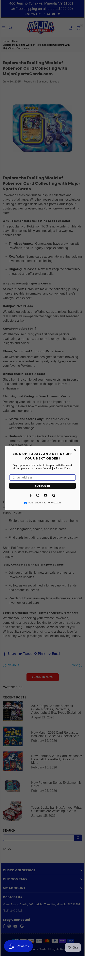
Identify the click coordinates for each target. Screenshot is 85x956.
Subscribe (42, 485)
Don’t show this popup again (44, 503)
